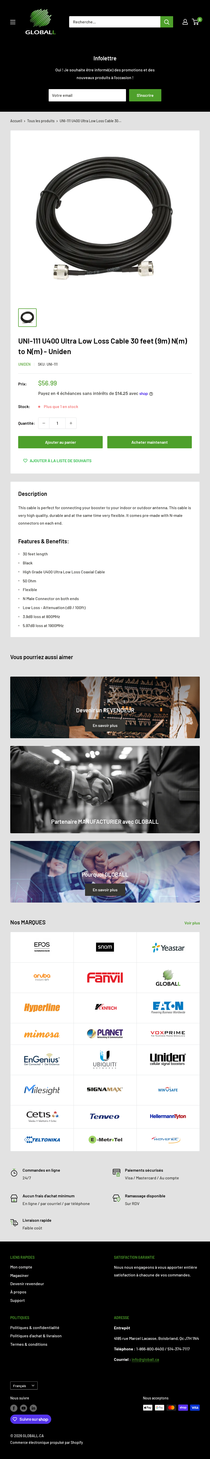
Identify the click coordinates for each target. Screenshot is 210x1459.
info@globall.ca (145, 1359)
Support (17, 1300)
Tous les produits (41, 121)
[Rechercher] (166, 21)
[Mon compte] (185, 22)
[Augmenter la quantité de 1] (71, 423)
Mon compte (21, 1266)
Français (19, 1386)
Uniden (24, 364)
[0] (195, 22)
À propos (18, 1291)
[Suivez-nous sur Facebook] (13, 1408)
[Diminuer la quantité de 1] (43, 423)
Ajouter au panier (60, 442)
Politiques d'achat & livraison (36, 1335)
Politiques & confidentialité (34, 1327)
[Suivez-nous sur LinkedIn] (33, 1408)
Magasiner (19, 1275)
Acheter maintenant (149, 442)
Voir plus (192, 922)
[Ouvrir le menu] (12, 22)
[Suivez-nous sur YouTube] (23, 1408)
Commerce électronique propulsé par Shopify (46, 1442)
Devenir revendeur (27, 1283)
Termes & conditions (28, 1344)
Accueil (16, 121)
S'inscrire (145, 95)
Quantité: (26, 423)
